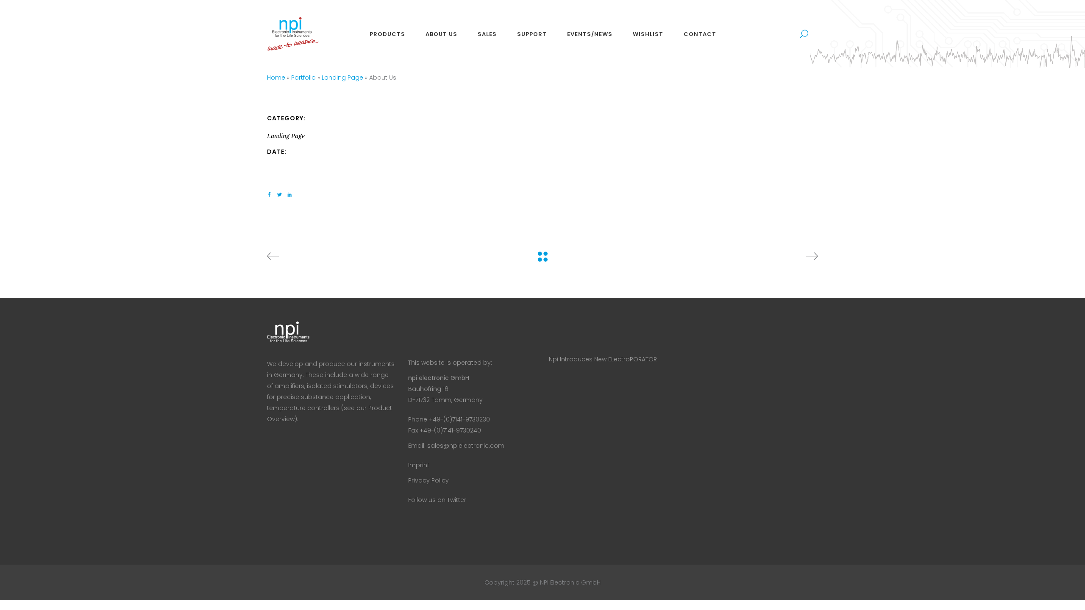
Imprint (418, 465)
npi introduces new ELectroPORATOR (603, 359)
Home (276, 77)
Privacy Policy (428, 480)
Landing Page (342, 77)
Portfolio (303, 77)
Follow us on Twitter (437, 500)
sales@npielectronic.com (465, 445)
